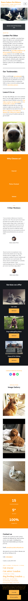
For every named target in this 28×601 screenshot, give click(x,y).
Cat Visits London (16, 102)
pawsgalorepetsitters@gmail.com (14, 547)
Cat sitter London (11, 571)
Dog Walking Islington (7, 580)
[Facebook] (10, 374)
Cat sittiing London (6, 573)
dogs (24, 576)
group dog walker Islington (7, 582)
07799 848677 (9, 557)
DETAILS (14, 310)
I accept (14, 592)
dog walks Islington (14, 580)
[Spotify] (17, 374)
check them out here (12, 85)
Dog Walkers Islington (17, 50)
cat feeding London (15, 565)
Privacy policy (14, 597)
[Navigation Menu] (25, 4)
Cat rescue (8, 567)
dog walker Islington (13, 578)
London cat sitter (16, 582)
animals (4, 565)
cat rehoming (21, 565)
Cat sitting (12, 573)
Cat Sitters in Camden (14, 112)
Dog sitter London (6, 578)
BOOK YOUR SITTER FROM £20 (14, 26)
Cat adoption (8, 565)
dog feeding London (12, 576)
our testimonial (17, 76)
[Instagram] (14, 374)
